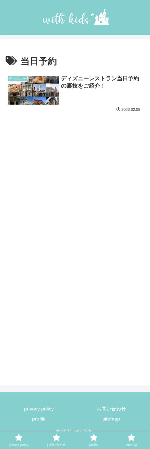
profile (39, 419)
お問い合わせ (111, 408)
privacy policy (39, 408)
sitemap (111, 419)
